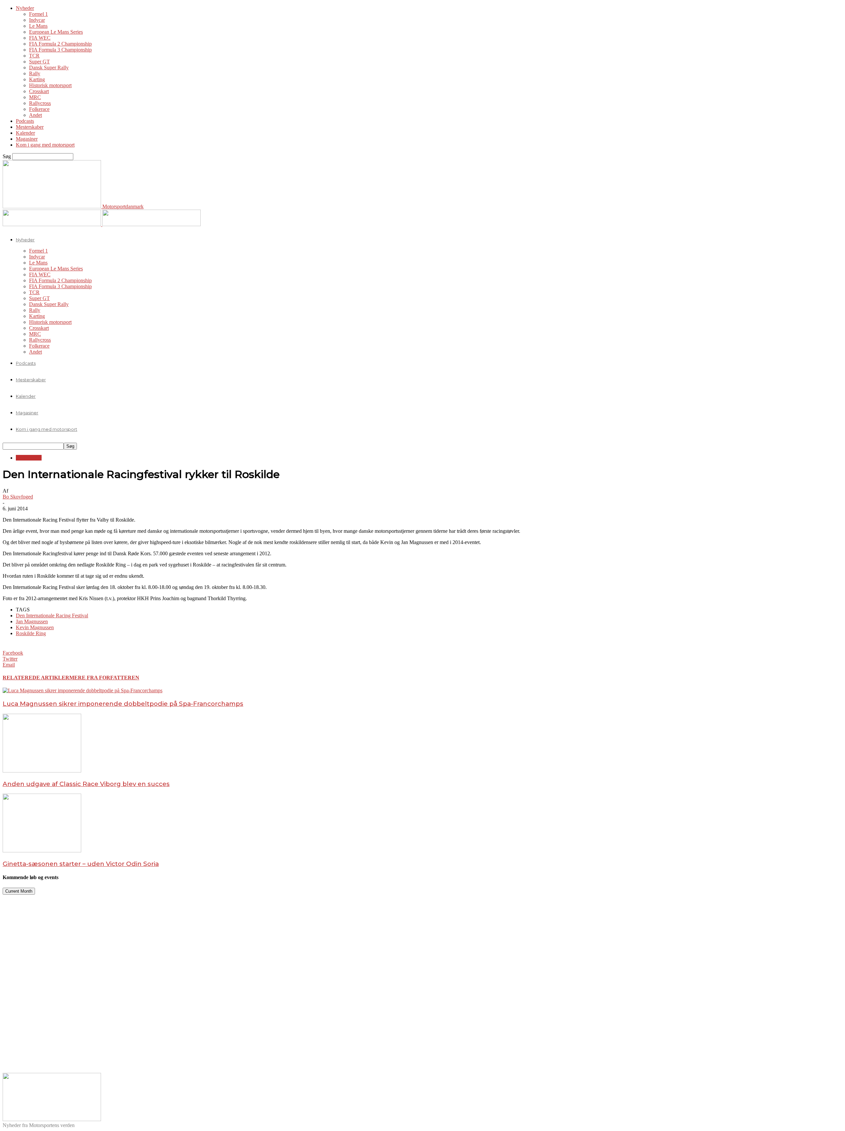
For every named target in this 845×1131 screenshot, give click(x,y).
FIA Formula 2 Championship (60, 44)
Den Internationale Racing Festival (52, 615)
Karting (37, 79)
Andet (35, 115)
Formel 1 (38, 14)
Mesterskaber (30, 127)
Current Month (18, 891)
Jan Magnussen (32, 621)
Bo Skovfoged (18, 496)
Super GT (39, 61)
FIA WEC (40, 38)
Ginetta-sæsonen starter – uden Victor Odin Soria (81, 864)
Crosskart (39, 91)
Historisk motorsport (50, 85)
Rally (34, 73)
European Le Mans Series (56, 32)
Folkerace (39, 109)
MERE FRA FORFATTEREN (104, 677)
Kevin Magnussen (35, 627)
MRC (35, 97)
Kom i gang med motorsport (45, 145)
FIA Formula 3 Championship (60, 49)
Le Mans (38, 26)
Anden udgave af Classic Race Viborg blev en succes (86, 784)
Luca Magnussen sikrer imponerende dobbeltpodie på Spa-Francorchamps (123, 703)
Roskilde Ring (31, 633)
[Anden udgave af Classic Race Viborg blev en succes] (42, 770)
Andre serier (29, 458)
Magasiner (27, 139)
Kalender (25, 133)
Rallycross (40, 103)
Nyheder (25, 8)
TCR (34, 55)
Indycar (37, 20)
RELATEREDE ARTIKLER (36, 677)
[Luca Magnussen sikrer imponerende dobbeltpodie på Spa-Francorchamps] (82, 690)
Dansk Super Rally (49, 67)
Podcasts (25, 121)
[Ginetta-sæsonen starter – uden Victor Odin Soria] (42, 850)
